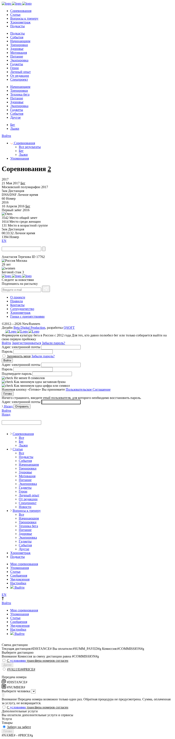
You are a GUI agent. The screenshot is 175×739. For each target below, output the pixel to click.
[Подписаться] (46, 289)
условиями (18, 660)
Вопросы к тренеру (24, 18)
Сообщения (18, 575)
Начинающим (20, 41)
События (16, 37)
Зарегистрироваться (26, 343)
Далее (7, 664)
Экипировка (19, 60)
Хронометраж (20, 22)
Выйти (19, 587)
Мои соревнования (24, 564)
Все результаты (30, 147)
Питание (16, 56)
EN (4, 241)
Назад (8, 406)
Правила (16, 301)
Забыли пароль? (53, 343)
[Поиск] (43, 249)
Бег (12, 125)
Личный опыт (20, 72)
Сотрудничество (22, 309)
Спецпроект (19, 79)
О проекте (17, 297)
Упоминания (19, 158)
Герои (14, 68)
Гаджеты (16, 64)
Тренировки (19, 45)
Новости (25, 507)
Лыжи (14, 128)
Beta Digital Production (29, 327)
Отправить (22, 406)
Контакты (17, 305)
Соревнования (20, 11)
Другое (15, 117)
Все (21, 437)
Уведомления (19, 579)
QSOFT (69, 327)
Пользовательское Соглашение (88, 389)
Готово (7, 393)
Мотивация (18, 52)
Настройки (18, 583)
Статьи (15, 14)
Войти (6, 136)
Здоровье (16, 49)
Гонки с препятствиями (27, 316)
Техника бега (19, 94)
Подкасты (17, 26)
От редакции (19, 75)
